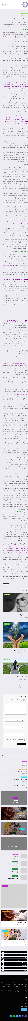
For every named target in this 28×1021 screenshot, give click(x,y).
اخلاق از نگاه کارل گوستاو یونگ (21, 615)
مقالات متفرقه (24, 777)
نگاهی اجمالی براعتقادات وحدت (11, 863)
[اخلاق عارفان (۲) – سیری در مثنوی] (15, 635)
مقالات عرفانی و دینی (23, 769)
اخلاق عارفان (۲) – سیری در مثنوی (21, 650)
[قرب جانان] (24, 856)
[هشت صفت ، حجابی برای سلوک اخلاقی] (14, 843)
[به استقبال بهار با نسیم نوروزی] (14, 934)
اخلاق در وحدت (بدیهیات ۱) (22, 685)
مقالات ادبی (24, 761)
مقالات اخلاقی (25, 13)
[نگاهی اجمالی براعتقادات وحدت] (24, 863)
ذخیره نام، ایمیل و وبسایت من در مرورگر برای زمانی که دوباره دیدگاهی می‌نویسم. (16, 740)
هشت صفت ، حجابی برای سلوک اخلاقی (18, 785)
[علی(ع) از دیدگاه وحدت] (24, 877)
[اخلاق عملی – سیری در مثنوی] (15, 666)
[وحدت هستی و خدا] (24, 870)
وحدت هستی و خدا (14, 871)
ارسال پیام (24, 1009)
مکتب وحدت (15, 861)
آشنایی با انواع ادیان (22, 771)
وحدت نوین (26, 617)
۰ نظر (19, 18)
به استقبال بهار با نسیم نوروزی (20, 779)
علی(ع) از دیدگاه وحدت (13, 878)
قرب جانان (24, 763)
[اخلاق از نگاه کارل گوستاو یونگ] (15, 602)
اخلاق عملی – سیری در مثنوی (22, 676)
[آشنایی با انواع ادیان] (14, 915)
